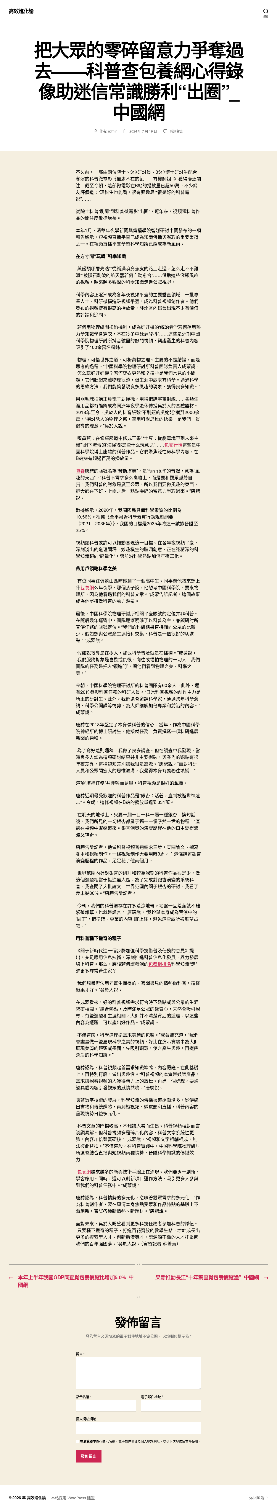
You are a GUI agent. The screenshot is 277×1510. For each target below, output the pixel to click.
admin (112, 131)
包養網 (87, 587)
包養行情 (173, 444)
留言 (80, 1354)
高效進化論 (21, 10)
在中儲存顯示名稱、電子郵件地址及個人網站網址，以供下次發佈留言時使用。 (140, 1441)
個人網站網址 (86, 1418)
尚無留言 (176, 131)
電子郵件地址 (152, 1397)
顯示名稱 (83, 1397)
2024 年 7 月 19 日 (143, 131)
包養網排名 (159, 963)
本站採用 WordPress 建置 (73, 1497)
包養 (80, 470)
